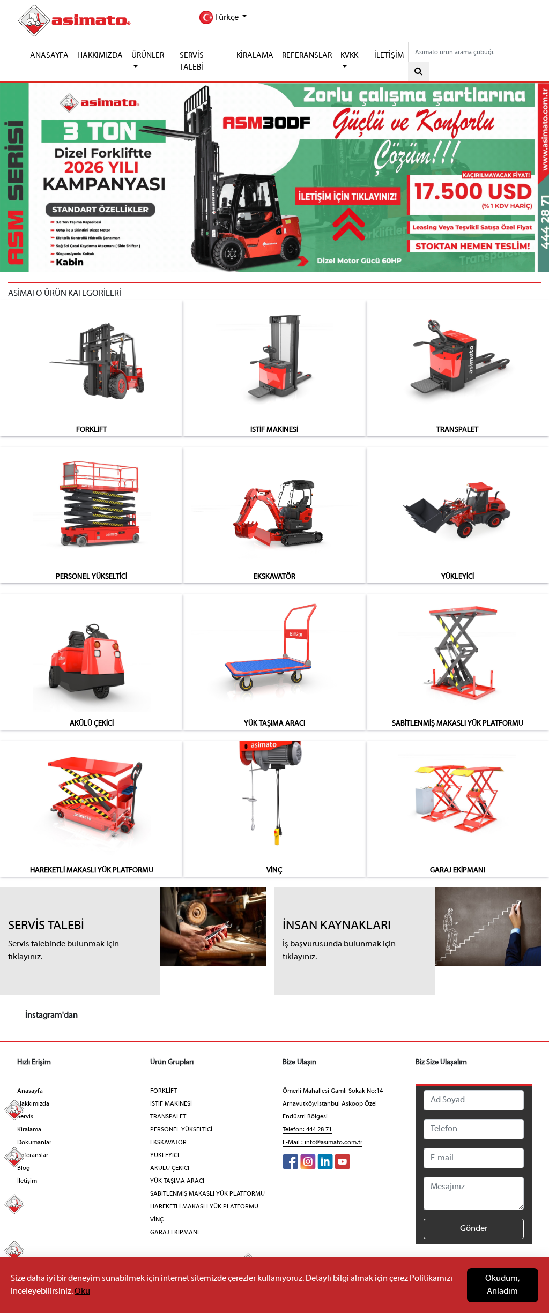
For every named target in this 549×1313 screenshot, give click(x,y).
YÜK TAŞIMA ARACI (274, 724)
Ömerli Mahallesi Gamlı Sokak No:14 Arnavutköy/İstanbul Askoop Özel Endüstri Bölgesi (333, 1104)
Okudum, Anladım (502, 1285)
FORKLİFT (91, 430)
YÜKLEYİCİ (457, 577)
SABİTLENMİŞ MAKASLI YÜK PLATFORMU (457, 724)
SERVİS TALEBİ (192, 61)
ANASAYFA (49, 55)
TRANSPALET (457, 430)
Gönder (473, 1229)
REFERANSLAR (307, 55)
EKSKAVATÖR (274, 577)
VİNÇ (274, 871)
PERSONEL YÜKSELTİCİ (91, 577)
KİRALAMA (254, 55)
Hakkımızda (33, 1104)
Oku (82, 1291)
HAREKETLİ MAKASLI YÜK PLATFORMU (91, 871)
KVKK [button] (349, 55)
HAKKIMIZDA (100, 55)
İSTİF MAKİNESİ (274, 430)
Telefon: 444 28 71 (307, 1130)
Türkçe (226, 17)
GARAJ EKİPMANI (457, 871)
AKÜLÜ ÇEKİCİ (92, 724)
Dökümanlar (34, 1142)
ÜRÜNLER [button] (147, 55)
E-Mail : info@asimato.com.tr (322, 1142)
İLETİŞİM (389, 55)
